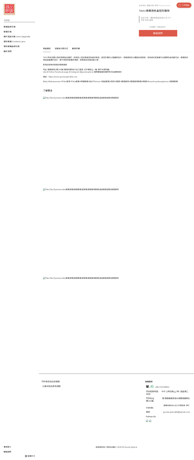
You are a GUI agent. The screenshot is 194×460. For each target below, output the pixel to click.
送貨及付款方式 (61, 48)
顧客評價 (76, 48)
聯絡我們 (158, 33)
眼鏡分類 (150, 5)
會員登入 (7, 447)
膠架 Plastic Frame (162, 5)
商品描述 (47, 48)
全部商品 (142, 5)
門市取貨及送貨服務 (51, 381)
